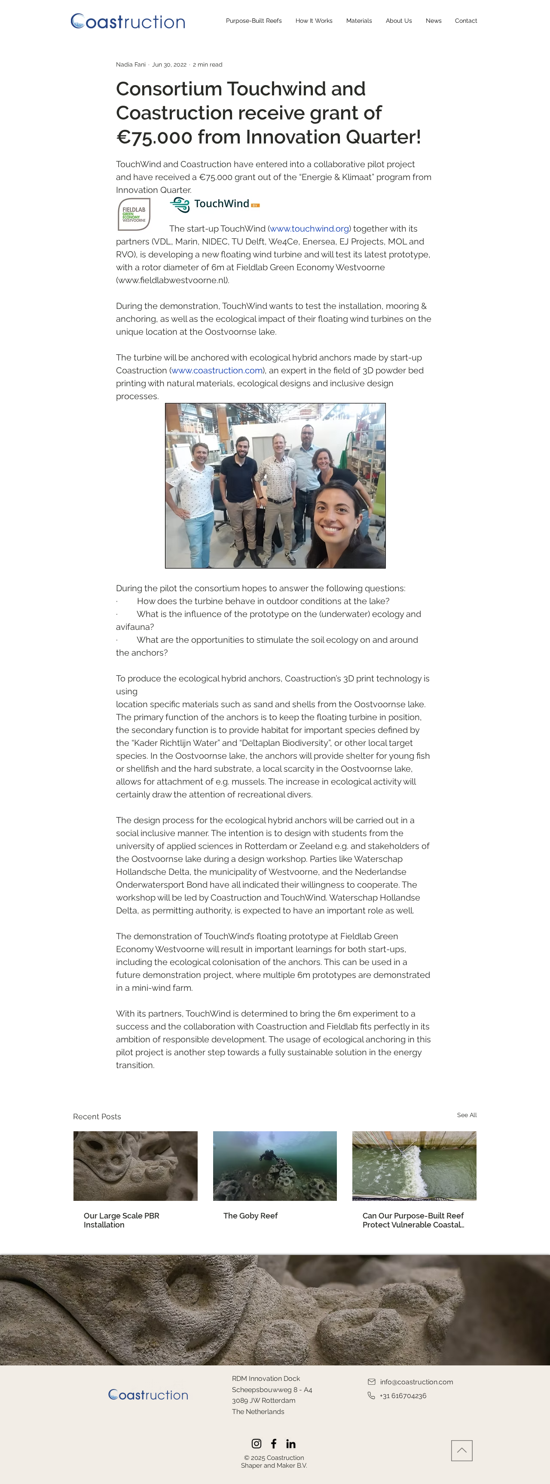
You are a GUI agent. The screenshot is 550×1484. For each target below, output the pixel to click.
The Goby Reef (250, 1215)
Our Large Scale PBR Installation (121, 1220)
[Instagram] (256, 1443)
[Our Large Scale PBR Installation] (135, 1166)
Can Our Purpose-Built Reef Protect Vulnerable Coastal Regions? (413, 1220)
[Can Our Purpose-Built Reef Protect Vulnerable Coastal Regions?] (414, 1166)
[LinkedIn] (290, 1443)
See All (467, 1114)
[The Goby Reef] (275, 1166)
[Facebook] (273, 1443)
